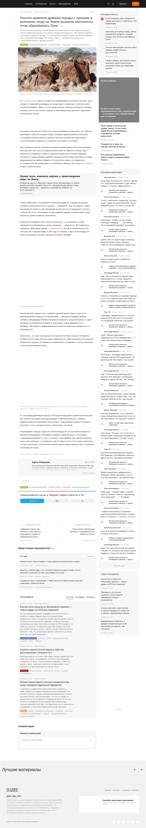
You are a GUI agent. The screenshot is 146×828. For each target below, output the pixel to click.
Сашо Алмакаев (110, 469)
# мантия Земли (54, 45)
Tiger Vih (107, 312)
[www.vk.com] (118, 822)
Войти (135, 4)
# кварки (46, 713)
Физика (23, 711)
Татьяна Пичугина (41, 565)
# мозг (57, 671)
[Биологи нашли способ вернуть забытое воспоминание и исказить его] (85, 658)
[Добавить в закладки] (11, 13)
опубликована (86, 163)
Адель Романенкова (42, 12)
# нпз (31, 641)
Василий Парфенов (42, 576)
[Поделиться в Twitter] (11, 24)
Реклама (135, 790)
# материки (66, 45)
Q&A (76, 4)
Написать (123, 4)
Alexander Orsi (109, 177)
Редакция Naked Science (43, 587)
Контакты (116, 790)
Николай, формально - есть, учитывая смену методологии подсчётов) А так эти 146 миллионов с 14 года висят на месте (118, 416)
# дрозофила (48, 671)
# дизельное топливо (60, 638)
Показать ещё (118, 566)
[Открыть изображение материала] (57, 69)
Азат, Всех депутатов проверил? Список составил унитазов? (118, 532)
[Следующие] (141, 769)
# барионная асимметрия (44, 711)
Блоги (52, 4)
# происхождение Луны (81, 45)
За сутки (69, 597)
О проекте (126, 790)
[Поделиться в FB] (11, 18)
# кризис (24, 641)
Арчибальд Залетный (112, 528)
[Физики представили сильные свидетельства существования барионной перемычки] (85, 690)
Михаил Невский (110, 256)
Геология (24, 45)
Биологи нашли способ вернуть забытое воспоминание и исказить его (42, 651)
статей (89, 462)
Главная (28, 4)
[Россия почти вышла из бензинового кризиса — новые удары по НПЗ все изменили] (85, 615)
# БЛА (49, 638)
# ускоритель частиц (58, 713)
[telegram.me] (133, 822)
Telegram (32, 501)
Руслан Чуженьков (111, 390)
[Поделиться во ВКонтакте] (11, 34)
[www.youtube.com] (123, 822)
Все (52, 548)
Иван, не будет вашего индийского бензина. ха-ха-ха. (115, 260)
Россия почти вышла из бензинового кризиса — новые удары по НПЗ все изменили (46, 608)
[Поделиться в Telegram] (11, 29)
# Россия (38, 641)
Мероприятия (65, 4)
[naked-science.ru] (137, 822)
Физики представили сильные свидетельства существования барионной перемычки (44, 683)
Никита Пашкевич (110, 410)
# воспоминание (35, 671)
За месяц (90, 597)
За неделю (80, 597)
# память (65, 671)
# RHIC (30, 711)
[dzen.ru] (128, 822)
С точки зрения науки (28, 638)
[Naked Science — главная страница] (15, 4)
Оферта (108, 790)
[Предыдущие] (134, 769)
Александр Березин (111, 273)
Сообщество (41, 4)
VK (82, 501)
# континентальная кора (38, 45)
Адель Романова (41, 462)
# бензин (41, 638)
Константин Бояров (111, 197)
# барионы (59, 711)
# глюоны (68, 711)
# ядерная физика (27, 716)
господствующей (30, 101)
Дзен (57, 501)
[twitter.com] (114, 822)
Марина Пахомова (111, 292)
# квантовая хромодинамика (31, 713)
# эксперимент (26, 673)
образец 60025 (56, 228)
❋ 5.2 (61, 26)
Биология (24, 671)
